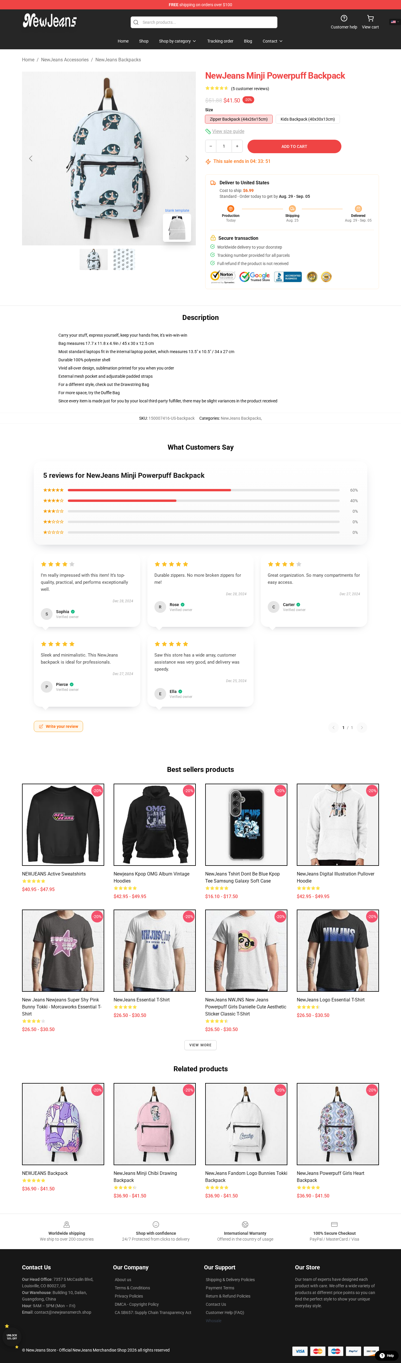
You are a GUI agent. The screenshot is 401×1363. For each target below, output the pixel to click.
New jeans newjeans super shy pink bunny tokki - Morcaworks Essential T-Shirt (61, 1007)
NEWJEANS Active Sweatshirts (54, 874)
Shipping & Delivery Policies (230, 1279)
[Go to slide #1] (94, 259)
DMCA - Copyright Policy (137, 1304)
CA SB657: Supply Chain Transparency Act (153, 1312)
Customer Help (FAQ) (225, 1312)
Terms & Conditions (132, 1288)
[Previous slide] (31, 158)
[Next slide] (187, 158)
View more (200, 1045)
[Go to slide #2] (124, 259)
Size (209, 109)
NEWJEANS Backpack (45, 1173)
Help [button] (390, 1356)
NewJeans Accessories (65, 60)
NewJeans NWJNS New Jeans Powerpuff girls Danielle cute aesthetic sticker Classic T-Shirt (245, 1007)
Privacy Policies (129, 1296)
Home (28, 60)
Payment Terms (220, 1288)
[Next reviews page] (362, 727)
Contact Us (216, 1304)
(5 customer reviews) (250, 88)
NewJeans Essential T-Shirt (142, 1000)
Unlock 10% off (12, 1337)
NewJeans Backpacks (118, 60)
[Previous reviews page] (333, 727)
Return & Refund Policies (228, 1296)
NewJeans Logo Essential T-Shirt (331, 1000)
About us (123, 1279)
